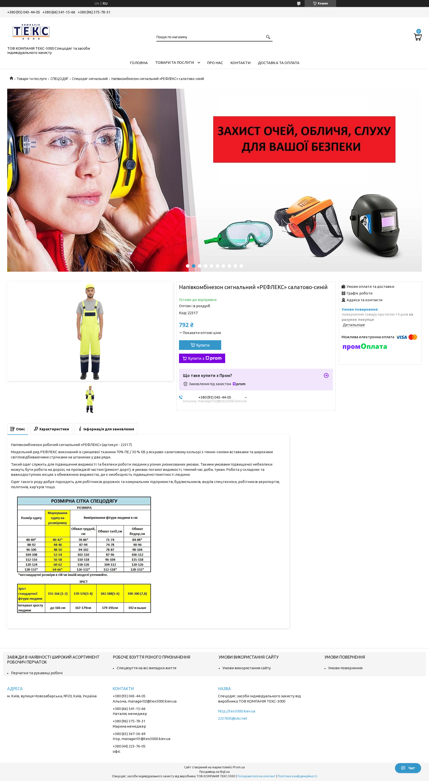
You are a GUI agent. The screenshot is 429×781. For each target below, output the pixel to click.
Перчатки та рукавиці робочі (37, 673)
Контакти (240, 63)
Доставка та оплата (278, 63)
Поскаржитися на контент (256, 776)
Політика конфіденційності (297, 776)
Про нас (215, 63)
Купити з (196, 358)
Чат (411, 768)
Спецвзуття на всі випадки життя (146, 668)
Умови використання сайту (246, 668)
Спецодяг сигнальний (90, 79)
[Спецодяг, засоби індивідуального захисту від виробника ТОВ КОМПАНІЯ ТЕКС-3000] (32, 30)
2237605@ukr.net (232, 718)
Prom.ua (239, 767)
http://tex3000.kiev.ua (236, 711)
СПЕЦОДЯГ (59, 79)
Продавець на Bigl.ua (214, 771)
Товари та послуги (174, 62)
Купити (203, 345)
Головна (139, 63)
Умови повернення (345, 668)
